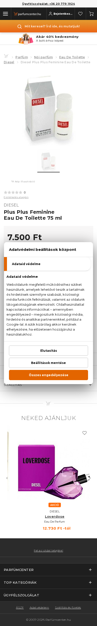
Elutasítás (48, 350)
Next (90, 478)
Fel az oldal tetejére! (48, 550)
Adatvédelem (39, 607)
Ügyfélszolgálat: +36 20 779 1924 (48, 3)
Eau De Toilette (72, 57)
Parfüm (21, 57)
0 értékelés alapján (16, 197)
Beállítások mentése (48, 363)
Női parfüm (43, 57)
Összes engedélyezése (48, 375)
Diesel (9, 62)
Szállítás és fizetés (68, 607)
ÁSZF (20, 607)
